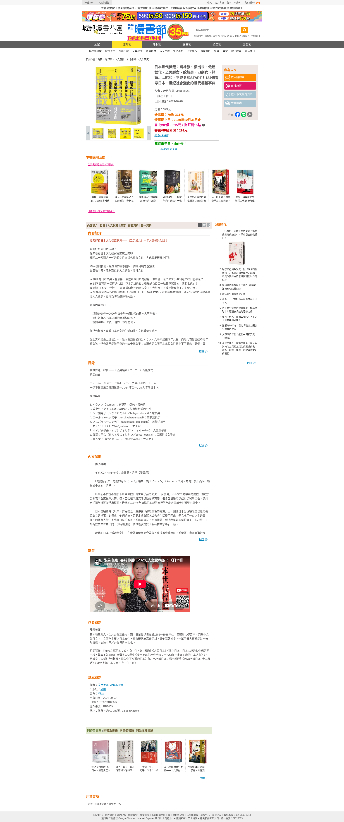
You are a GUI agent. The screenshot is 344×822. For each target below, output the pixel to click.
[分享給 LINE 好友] (243, 115)
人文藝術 (165, 50)
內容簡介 (92, 225)
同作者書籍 (94, 730)
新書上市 (110, 50)
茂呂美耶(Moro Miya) (176, 90)
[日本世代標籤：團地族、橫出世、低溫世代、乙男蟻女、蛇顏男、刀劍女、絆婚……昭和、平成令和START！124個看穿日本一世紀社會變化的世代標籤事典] (98, 138)
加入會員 (219, 2)
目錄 (102, 225)
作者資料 (133, 225)
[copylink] (249, 115)
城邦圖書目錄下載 (161, 815)
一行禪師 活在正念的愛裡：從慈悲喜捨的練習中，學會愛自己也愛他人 (239, 234)
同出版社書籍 (144, 730)
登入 (209, 2)
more (249, 362)
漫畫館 (217, 44)
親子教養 (236, 50)
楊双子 (245, 36)
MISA (238, 36)
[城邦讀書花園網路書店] (102, 40)
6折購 (237, 2)
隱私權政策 (178, 815)
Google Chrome (126, 818)
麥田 (169, 96)
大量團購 (144, 815)
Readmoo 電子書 (168, 149)
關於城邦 (98, 815)
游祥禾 (230, 36)
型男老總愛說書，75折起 (101, 164)
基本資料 (146, 225)
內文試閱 (113, 225)
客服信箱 (216, 815)
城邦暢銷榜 (95, 50)
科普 (216, 50)
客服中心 (205, 815)
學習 (225, 50)
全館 (97, 44)
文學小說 (137, 50)
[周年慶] (172, 20)
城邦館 (127, 44)
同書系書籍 (110, 730)
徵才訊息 (109, 815)
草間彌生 (198, 36)
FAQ (118, 803)
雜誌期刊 (250, 50)
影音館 (247, 44)
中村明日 (255, 36)
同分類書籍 (127, 730)
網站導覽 (133, 815)
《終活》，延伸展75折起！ (101, 211)
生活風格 (178, 50)
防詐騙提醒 (192, 815)
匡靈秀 (216, 36)
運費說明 (89, 2)
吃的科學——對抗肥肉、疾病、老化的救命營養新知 (172, 200)
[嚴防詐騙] (172, 10)
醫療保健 (205, 50)
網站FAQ (121, 815)
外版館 (157, 44)
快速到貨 (104, 2)
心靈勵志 (192, 50)
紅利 (229, 2)
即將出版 (124, 50)
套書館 (187, 44)
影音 (123, 225)
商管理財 (151, 50)
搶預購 (208, 36)
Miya (101, 693)
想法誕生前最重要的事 (233, 294)
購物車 (254, 2)
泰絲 (223, 36)
